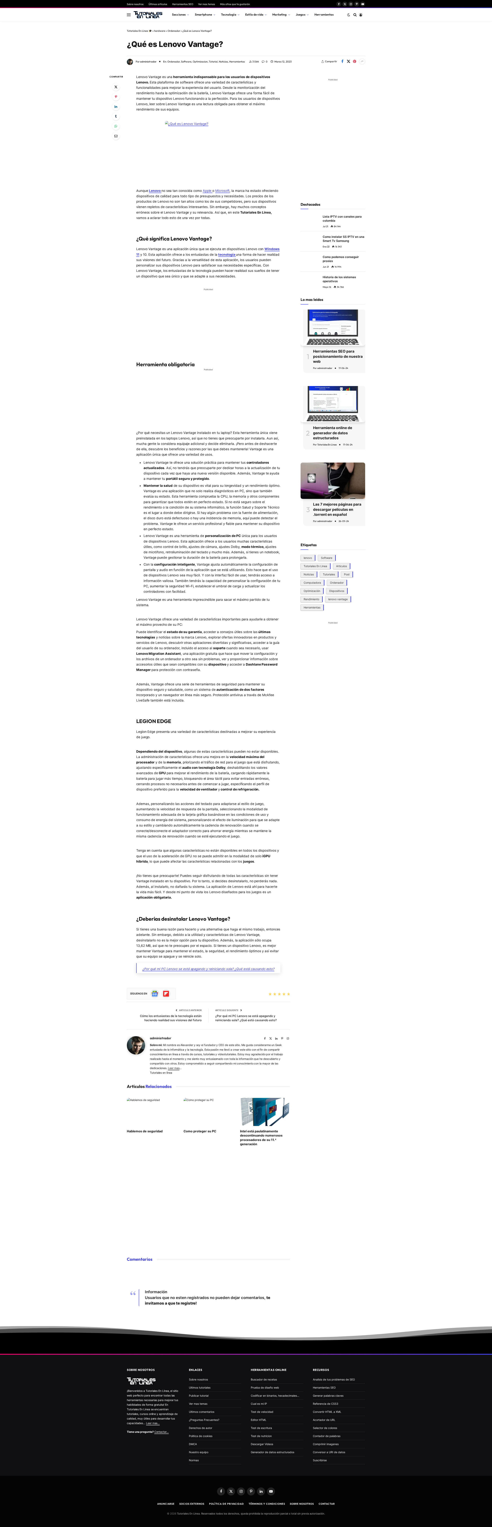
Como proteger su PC (200, 1131)
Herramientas (324, 14)
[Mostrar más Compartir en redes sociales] (362, 61)
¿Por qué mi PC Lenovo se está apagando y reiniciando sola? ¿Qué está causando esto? (208, 969)
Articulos (341, 566)
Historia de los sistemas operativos (339, 279)
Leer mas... (153, 1423)
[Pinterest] (116, 97)
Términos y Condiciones (267, 1503)
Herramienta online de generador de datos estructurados (332, 433)
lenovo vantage (338, 599)
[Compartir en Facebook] (342, 61)
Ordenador (174, 30)
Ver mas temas (206, 4)
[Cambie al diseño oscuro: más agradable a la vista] (348, 14)
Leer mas (173, 1068)
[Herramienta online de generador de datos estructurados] (333, 404)
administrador (148, 61)
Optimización (312, 590)
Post (347, 574)
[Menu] (129, 14)
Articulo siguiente (227, 1010)
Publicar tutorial (199, 1395)
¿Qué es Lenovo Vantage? (175, 44)
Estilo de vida (254, 14)
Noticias (223, 61)
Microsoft (222, 191)
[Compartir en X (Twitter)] (348, 61)
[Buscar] (355, 14)
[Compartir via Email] (116, 136)
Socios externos (191, 1503)
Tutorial (213, 61)
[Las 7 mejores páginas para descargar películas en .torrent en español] (333, 481)
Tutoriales (329, 574)
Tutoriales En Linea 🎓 (139, 30)
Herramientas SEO (182, 4)
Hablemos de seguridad (145, 1131)
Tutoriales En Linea (327, 444)
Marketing (279, 14)
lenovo (308, 557)
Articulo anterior (190, 1010)
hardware (159, 30)
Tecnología (228, 14)
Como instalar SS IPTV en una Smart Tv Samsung (343, 239)
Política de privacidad (226, 1503)
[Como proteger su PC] (208, 1112)
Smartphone (203, 14)
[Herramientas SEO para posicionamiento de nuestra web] (333, 328)
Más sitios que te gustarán (235, 4)
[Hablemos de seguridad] (152, 1112)
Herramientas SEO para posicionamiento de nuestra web (338, 356)
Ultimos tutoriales (199, 1387)
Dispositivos (336, 590)
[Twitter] (116, 87)
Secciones (179, 14)
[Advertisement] (208, 319)
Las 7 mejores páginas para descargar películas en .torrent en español (337, 509)
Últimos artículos (158, 4)
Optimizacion (200, 61)
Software (186, 61)
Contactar (327, 1503)
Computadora (312, 582)
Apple (208, 191)
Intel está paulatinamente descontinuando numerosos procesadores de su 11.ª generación (261, 1137)
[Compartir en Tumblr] (116, 116)
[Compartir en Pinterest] (354, 61)
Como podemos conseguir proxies (341, 259)
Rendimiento (311, 599)
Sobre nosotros (135, 4)
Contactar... (161, 1431)
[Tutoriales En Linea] (148, 14)
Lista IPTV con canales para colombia (342, 218)
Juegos (300, 14)
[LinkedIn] (116, 106)
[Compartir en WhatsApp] (116, 126)
